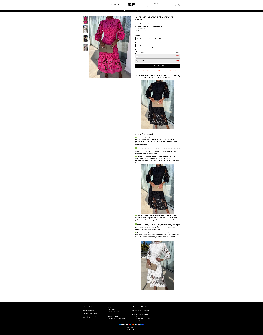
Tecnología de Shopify (131, 329)
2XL (152, 45)
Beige (159, 38)
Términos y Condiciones (113, 311)
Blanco (148, 38)
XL (147, 45)
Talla (137, 42)
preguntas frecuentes (141, 316)
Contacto (156, 3)
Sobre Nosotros (111, 309)
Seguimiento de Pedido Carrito (156, 6)
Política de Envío (112, 314)
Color (137, 35)
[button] (157, 51)
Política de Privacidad (113, 316)
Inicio (110, 5)
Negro (154, 38)
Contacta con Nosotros (113, 307)
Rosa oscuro (140, 38)
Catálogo (118, 5)
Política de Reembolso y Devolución (116, 318)
